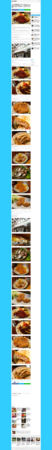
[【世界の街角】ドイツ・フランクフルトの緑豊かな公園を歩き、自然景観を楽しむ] (14, 439)
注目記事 (27, 8)
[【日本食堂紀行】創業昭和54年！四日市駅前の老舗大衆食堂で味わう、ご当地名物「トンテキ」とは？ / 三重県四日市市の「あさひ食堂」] (28, 439)
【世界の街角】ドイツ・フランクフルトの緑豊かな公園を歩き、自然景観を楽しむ (37, 17)
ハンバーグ (14, 380)
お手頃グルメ (21, 8)
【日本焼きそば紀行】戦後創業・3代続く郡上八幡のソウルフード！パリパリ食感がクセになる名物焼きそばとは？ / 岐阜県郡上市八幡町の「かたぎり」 (36, 39)
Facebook (31, 59)
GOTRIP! (14, 1)
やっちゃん (19, 380)
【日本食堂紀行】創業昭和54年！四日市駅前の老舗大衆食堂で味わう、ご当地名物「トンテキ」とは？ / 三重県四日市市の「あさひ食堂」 (36, 30)
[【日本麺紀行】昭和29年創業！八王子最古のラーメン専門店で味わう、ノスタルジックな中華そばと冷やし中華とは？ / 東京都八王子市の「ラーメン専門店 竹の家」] (19, 439)
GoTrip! (13, 213)
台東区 (22, 380)
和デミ (24, 380)
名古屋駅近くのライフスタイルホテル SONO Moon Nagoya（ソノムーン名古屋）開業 (37, 48)
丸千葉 (21, 380)
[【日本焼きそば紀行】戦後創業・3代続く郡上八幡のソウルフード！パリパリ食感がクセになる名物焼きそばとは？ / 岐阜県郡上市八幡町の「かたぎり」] (38, 439)
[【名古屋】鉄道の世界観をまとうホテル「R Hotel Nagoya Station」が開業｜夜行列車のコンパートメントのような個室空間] (23, 439)
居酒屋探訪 (29, 380)
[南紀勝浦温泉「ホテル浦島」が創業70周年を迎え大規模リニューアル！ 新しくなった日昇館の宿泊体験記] (33, 439)
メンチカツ (16, 380)
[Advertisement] (21, 388)
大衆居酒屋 (26, 380)
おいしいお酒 (18, 8)
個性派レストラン (23, 8)
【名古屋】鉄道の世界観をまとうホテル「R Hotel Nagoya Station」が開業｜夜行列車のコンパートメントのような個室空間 (36, 26)
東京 (25, 8)
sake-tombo (13, 8)
